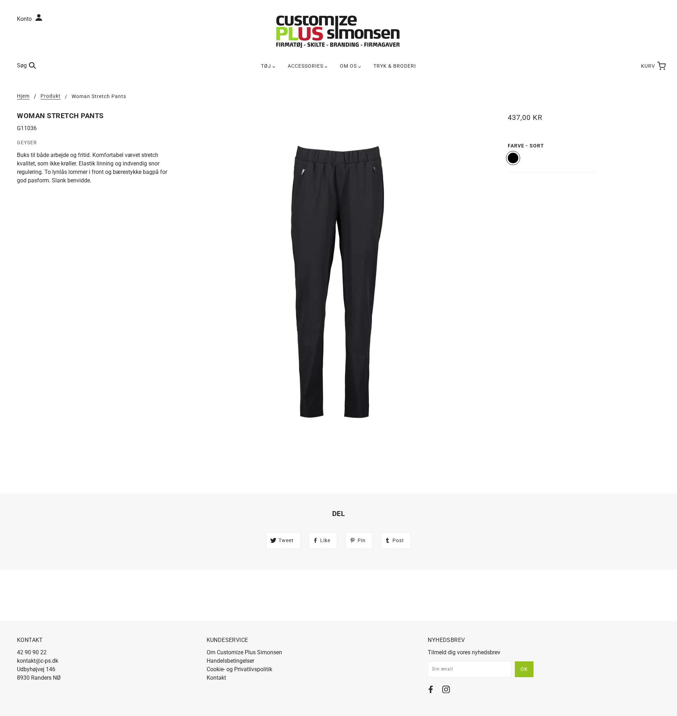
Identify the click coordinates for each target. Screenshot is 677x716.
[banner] (338, 31)
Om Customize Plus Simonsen (244, 652)
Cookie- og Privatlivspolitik (239, 669)
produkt (51, 96)
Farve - (526, 145)
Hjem (23, 96)
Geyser (27, 142)
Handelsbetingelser (230, 660)
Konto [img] (25, 19)
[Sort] (513, 158)
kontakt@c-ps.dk (37, 660)
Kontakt (216, 677)
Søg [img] (22, 65)
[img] (431, 691)
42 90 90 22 (32, 652)
